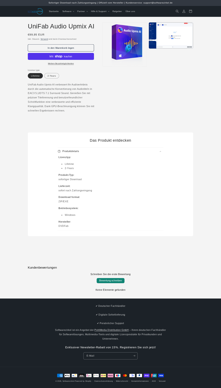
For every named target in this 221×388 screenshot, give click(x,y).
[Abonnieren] (134, 355)
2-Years (52, 76)
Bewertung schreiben (110, 280)
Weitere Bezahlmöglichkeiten (61, 64)
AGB (154, 381)
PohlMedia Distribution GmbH (111, 330)
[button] (68, 11)
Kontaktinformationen (140, 381)
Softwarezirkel (68, 381)
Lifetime (35, 76)
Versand (44, 39)
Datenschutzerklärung (103, 381)
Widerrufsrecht (122, 381)
